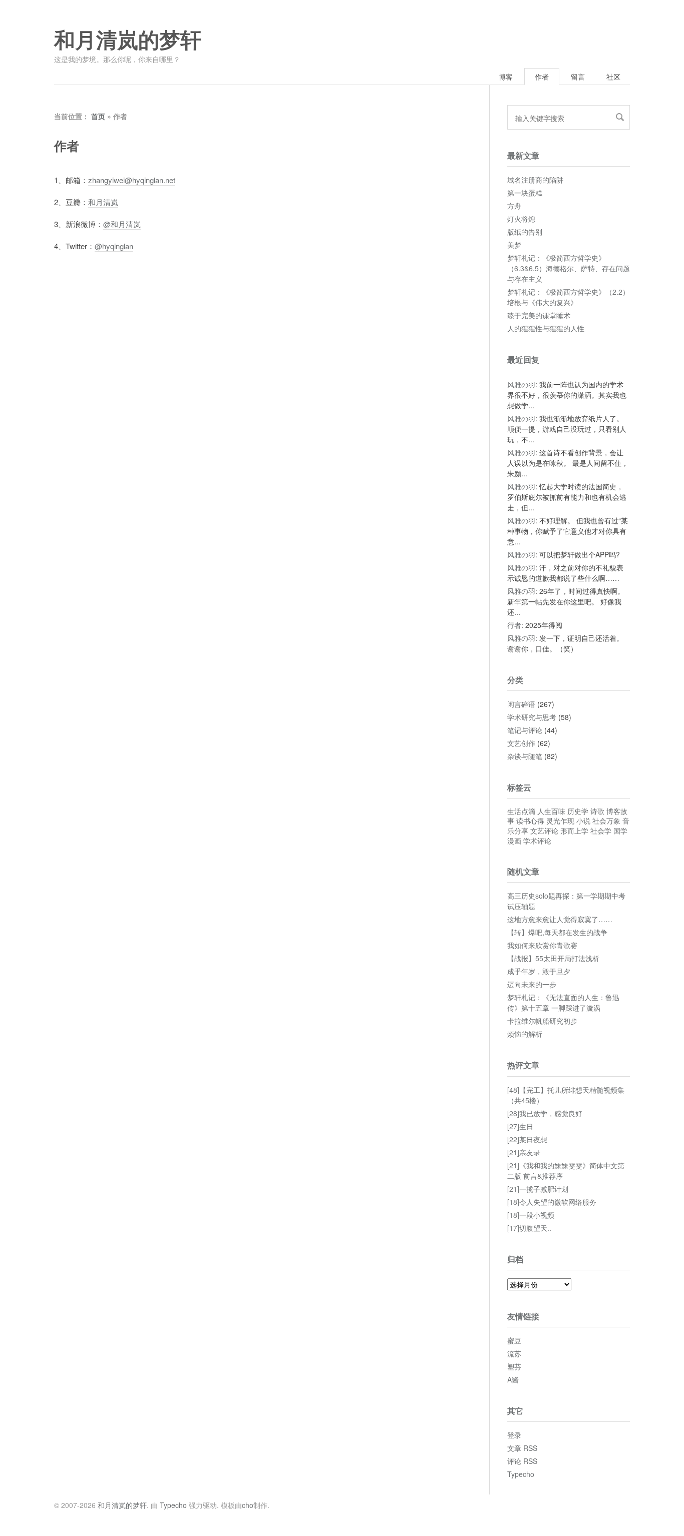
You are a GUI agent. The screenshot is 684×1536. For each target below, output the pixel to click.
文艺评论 (544, 831)
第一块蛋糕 (524, 193)
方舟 (514, 206)
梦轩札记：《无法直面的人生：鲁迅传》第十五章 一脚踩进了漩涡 (563, 1002)
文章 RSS (522, 1448)
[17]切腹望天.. (529, 1228)
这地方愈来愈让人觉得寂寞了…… (559, 919)
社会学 (600, 831)
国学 (620, 831)
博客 (506, 77)
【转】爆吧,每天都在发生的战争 (557, 932)
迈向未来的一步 (531, 984)
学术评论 (537, 841)
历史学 (577, 811)
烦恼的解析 (524, 1034)
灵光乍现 (560, 821)
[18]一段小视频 (530, 1215)
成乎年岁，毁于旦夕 (538, 971)
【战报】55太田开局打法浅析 (553, 958)
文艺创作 (521, 743)
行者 (514, 625)
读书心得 (530, 821)
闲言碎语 (521, 704)
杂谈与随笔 (524, 756)
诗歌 (597, 811)
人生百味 (551, 811)
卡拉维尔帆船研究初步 (542, 1021)
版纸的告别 (524, 232)
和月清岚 (103, 202)
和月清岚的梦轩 (127, 40)
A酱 (513, 1379)
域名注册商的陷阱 (535, 180)
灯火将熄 (521, 219)
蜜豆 (514, 1340)
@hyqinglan (114, 246)
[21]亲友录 (523, 1152)
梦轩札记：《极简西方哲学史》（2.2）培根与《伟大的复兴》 (568, 297)
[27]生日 (520, 1126)
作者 (542, 77)
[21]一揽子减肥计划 (537, 1189)
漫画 (514, 841)
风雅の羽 (521, 384)
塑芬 (514, 1366)
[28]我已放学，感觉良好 (544, 1113)
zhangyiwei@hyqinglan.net (131, 180)
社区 (613, 77)
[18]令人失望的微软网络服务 (551, 1202)
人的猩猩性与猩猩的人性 (545, 328)
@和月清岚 (122, 224)
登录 (514, 1435)
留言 (578, 77)
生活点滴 (521, 811)
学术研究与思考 (531, 717)
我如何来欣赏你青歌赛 (542, 945)
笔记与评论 (524, 730)
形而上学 (574, 831)
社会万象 (606, 821)
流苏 (514, 1353)
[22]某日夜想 (527, 1139)
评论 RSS (522, 1461)
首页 (98, 116)
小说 (583, 821)
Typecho (520, 1474)
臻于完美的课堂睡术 (538, 315)
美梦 (514, 245)
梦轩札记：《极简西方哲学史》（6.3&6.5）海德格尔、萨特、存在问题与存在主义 (568, 268)
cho (247, 1505)
